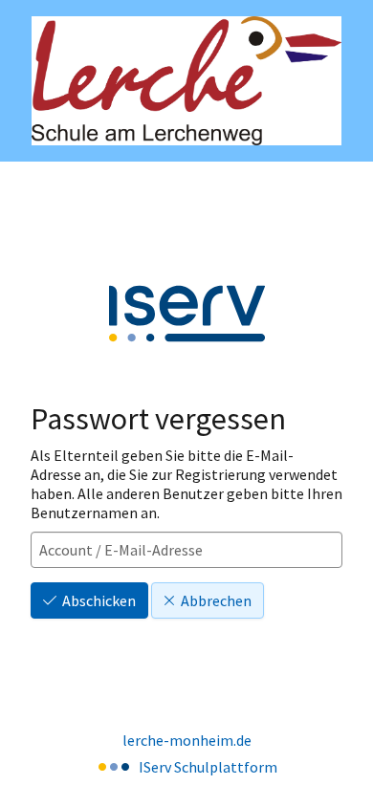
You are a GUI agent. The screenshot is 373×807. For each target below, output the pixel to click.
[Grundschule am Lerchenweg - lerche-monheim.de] (186, 80)
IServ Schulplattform (208, 766)
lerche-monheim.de (187, 740)
